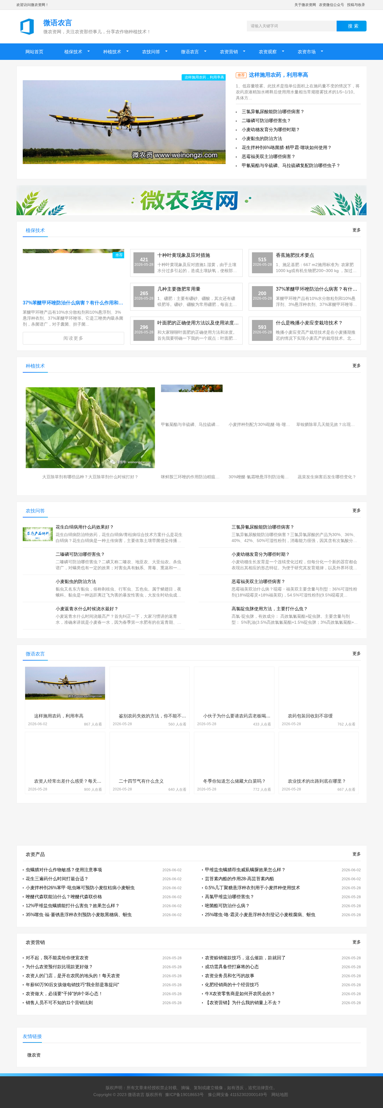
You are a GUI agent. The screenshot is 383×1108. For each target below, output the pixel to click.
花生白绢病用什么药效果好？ (85, 526)
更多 (356, 229)
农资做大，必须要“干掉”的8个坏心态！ (64, 993)
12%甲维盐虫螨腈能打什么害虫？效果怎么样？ (73, 905)
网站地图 (279, 1094)
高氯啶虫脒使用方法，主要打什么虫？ (270, 608)
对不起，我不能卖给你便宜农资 (57, 957)
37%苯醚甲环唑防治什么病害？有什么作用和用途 (75, 302)
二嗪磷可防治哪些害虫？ (266, 120)
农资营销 (229, 51)
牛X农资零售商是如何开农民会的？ (240, 993)
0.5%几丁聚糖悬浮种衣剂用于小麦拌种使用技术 (252, 887)
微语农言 (190, 51)
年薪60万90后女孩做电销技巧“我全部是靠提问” (72, 984)
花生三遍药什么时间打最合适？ (57, 878)
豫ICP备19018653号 (184, 1094)
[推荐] (73, 278)
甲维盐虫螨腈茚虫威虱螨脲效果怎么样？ (245, 869)
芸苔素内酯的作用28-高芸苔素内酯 (239, 878)
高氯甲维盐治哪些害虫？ (229, 896)
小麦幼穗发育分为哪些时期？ (271, 129)
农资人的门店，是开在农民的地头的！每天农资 (73, 975)
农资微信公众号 (331, 5)
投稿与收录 (356, 5)
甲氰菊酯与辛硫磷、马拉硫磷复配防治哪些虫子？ (291, 165)
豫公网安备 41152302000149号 (237, 1094)
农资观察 (268, 51)
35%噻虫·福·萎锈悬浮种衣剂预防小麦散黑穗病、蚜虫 (79, 914)
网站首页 (34, 51)
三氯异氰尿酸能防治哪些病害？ (273, 111)
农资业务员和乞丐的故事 (229, 975)
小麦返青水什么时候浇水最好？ (87, 608)
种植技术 (112, 51)
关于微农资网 (305, 5)
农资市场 (307, 51)
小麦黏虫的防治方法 (262, 138)
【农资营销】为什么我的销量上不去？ (243, 1002)
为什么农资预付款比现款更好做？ (59, 966)
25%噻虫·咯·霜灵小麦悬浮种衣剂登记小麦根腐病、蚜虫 (260, 914)
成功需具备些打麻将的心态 (232, 966)
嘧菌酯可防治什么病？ (227, 905)
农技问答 (151, 51)
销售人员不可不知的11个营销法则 (59, 1002)
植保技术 (73, 51)
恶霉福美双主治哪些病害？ (269, 156)
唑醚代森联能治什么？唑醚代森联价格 (64, 896)
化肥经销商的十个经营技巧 (232, 984)
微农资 (34, 1054)
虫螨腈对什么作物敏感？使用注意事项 (64, 869)
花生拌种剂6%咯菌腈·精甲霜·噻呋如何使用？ (287, 147)
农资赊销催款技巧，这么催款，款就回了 (245, 957)
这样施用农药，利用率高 (278, 75)
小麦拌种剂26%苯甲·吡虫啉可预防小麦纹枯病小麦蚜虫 (80, 887)
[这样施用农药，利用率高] (124, 122)
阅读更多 (73, 338)
